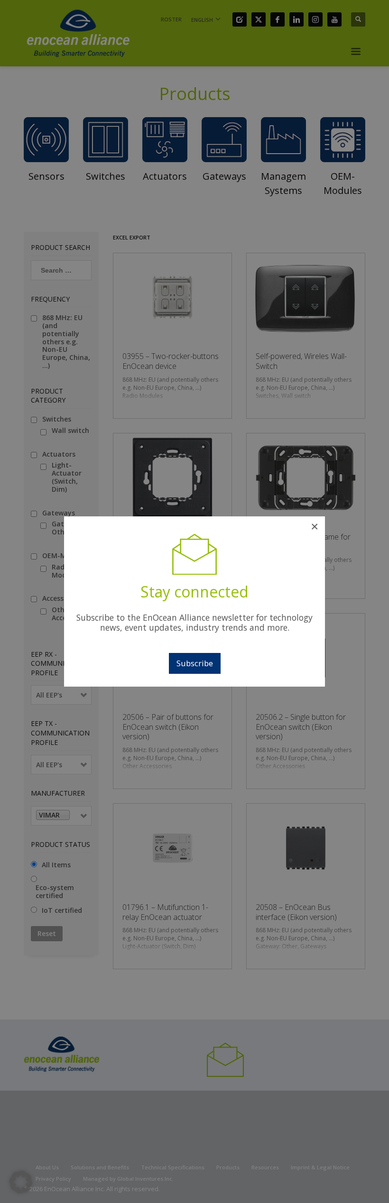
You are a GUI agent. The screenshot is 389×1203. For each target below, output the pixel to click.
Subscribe (194, 663)
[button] (21, 1182)
